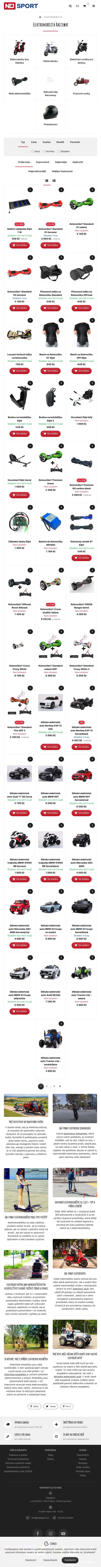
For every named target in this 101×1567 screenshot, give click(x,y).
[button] (19, 245)
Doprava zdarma (22, 1422)
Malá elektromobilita (19, 93)
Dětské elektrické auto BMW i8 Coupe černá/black (81, 929)
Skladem (65, 151)
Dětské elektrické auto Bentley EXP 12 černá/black (81, 730)
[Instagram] (50, 1534)
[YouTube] (63, 1534)
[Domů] (21, 5)
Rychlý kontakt (65, 1517)
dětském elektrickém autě (67, 1376)
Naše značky (83, 1467)
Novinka (50, 151)
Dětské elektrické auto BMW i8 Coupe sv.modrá (51, 929)
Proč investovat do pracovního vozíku (26, 1122)
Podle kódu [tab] (24, 162)
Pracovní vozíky (81, 93)
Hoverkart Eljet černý (19, 480)
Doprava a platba (18, 1455)
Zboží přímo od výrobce (73, 1422)
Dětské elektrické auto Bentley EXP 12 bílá (50, 725)
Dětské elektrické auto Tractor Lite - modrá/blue (51, 1061)
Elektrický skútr (81, 1289)
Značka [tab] (47, 142)
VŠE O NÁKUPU (18, 1450)
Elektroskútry (50, 61)
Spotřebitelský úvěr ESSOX (18, 1471)
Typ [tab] (23, 142)
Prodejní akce (83, 1471)
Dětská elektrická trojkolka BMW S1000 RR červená (19, 863)
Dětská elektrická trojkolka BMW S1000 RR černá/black (51, 863)
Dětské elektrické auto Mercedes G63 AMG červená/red (20, 929)
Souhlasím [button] (70, 1560)
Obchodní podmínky (18, 1459)
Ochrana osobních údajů (18, 1463)
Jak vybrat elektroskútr (74, 1273)
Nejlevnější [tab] (61, 162)
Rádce (50, 1459)
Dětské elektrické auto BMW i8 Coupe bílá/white (20, 995)
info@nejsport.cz (40, 1517)
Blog (50, 1455)
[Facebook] (38, 1534)
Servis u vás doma (22, 1434)
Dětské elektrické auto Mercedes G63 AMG (81, 863)
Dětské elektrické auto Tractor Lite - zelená (81, 995)
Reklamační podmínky (18, 1467)
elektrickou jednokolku (75, 1133)
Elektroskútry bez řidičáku (19, 61)
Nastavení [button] (30, 1560)
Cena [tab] (34, 142)
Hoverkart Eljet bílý (81, 417)
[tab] (46, 180)
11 (54, 1086)
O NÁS (82, 1450)
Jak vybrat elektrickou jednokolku (75, 1128)
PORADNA (50, 1450)
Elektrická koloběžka (15, 1374)
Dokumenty (83, 1455)
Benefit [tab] (60, 142)
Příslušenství (50, 124)
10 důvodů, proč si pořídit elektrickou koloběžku (26, 1359)
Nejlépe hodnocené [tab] (62, 171)
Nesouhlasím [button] (50, 1560)
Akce (37, 151)
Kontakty (82, 1463)
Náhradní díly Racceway (51, 94)
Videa (83, 1475)
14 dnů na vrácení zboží (73, 1434)
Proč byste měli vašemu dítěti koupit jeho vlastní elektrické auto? (75, 1356)
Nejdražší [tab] (78, 162)
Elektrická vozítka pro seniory (81, 61)
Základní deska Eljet (19, 541)
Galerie (83, 1459)
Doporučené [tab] (42, 162)
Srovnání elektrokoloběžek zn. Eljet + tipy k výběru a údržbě (75, 1204)
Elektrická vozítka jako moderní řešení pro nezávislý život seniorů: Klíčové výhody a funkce (26, 1286)
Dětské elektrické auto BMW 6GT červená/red (81, 796)
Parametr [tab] (75, 142)
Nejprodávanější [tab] (37, 171)
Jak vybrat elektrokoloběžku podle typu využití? (26, 1217)
